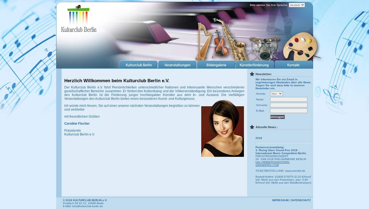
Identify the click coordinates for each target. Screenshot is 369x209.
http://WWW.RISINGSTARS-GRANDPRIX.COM (273, 164)
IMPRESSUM (280, 200)
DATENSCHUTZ (301, 200)
